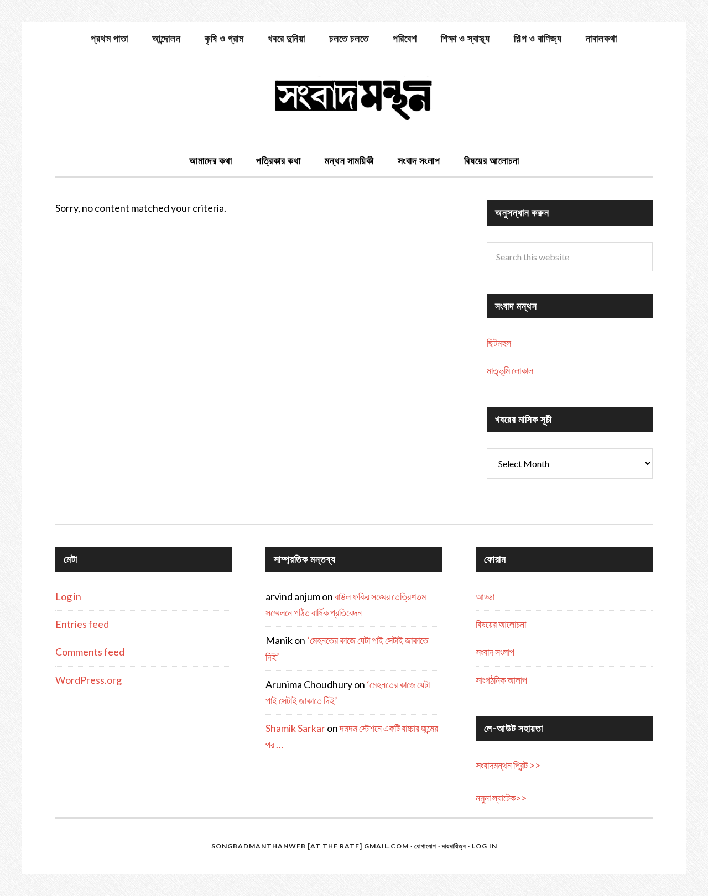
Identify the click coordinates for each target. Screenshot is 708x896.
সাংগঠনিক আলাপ (501, 680)
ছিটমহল (499, 343)
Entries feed (82, 624)
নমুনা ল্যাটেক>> (501, 798)
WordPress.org (88, 680)
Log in (68, 596)
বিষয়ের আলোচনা (501, 624)
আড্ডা (485, 596)
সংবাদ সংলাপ (495, 652)
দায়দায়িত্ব (454, 846)
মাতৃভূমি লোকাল (510, 370)
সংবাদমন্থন (354, 98)
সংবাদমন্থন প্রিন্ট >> (508, 765)
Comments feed (89, 652)
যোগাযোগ (425, 846)
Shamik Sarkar (295, 728)
